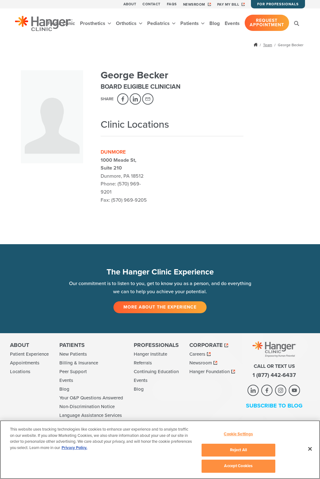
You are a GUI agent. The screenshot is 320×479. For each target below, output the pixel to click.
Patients (190, 23)
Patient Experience (29, 354)
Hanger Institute (150, 354)
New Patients (73, 354)
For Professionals (278, 4)
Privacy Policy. (74, 447)
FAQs (172, 4)
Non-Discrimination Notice (87, 406)
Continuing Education (156, 371)
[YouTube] (294, 390)
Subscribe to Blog (274, 405)
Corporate (206, 345)
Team (267, 45)
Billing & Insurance (78, 363)
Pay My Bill (228, 4)
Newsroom (194, 4)
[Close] (310, 449)
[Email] (147, 99)
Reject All (238, 449)
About (130, 4)
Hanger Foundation (209, 371)
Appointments (24, 363)
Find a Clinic (61, 23)
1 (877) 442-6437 (274, 375)
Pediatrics (159, 23)
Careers (197, 354)
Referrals (143, 363)
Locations (20, 371)
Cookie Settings (238, 434)
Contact (151, 4)
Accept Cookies (238, 465)
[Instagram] (280, 390)
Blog (214, 23)
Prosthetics (93, 23)
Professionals (156, 345)
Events (232, 23)
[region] (160, 449)
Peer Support (73, 371)
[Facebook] (122, 99)
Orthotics (127, 23)
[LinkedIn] (135, 99)
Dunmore (113, 152)
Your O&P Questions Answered (91, 398)
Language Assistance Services (90, 415)
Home (256, 44)
